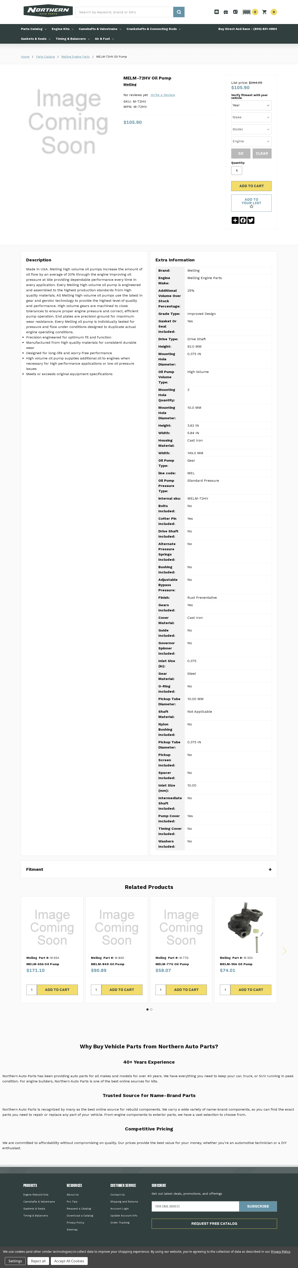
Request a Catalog (79, 1208)
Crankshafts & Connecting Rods (152, 29)
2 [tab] (151, 1009)
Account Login (119, 1208)
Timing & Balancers (71, 38)
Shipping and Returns (124, 1201)
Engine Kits (61, 29)
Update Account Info (123, 1215)
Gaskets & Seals (33, 38)
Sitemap (72, 1229)
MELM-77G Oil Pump (172, 964)
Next (284, 950)
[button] (250, 12)
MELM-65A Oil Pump (42, 964)
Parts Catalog (32, 29)
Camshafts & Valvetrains (98, 29)
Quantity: (238, 162)
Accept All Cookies (69, 1261)
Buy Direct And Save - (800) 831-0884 (247, 29)
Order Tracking (119, 1222)
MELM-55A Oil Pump (236, 964)
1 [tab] (147, 1009)
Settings (15, 1261)
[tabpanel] (52, 950)
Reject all (38, 1261)
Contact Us (117, 1194)
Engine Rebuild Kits (35, 1194)
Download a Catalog (80, 1215)
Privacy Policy (75, 1222)
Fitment (149, 869)
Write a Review (163, 95)
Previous (13, 950)
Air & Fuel (102, 38)
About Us (73, 1194)
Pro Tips (72, 1201)
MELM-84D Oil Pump (107, 964)
